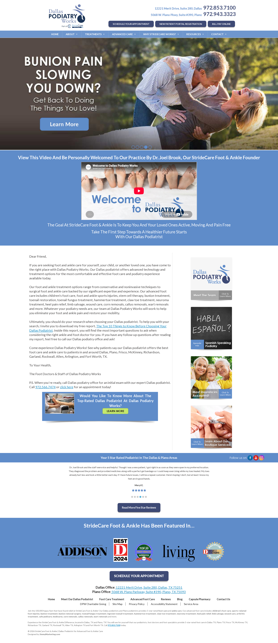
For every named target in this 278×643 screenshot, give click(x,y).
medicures (58, 616)
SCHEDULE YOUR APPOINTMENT (131, 23)
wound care (230, 613)
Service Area (191, 604)
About (70, 34)
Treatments (93, 34)
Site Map (117, 604)
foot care (163, 610)
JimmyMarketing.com (50, 634)
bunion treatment (49, 613)
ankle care (177, 610)
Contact (217, 34)
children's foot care (221, 610)
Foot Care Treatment (111, 599)
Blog (180, 599)
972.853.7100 (219, 7)
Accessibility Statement (164, 604)
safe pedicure (45, 616)
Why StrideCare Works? (159, 34)
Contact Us (223, 599)
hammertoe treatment (145, 613)
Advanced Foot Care (142, 599)
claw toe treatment (166, 613)
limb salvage (218, 613)
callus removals (85, 616)
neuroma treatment (186, 613)
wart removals (101, 616)
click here (66, 387)
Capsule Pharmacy (200, 599)
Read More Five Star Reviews (139, 507)
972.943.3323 (219, 14)
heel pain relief (204, 613)
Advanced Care (122, 34)
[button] (132, 497)
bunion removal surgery (70, 613)
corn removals (70, 616)
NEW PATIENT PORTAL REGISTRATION (181, 23)
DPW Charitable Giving (93, 604)
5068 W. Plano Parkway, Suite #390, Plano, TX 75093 (148, 592)
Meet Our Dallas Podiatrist (77, 599)
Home (55, 34)
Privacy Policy (137, 604)
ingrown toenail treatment (120, 613)
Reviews (166, 599)
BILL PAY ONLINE (221, 23)
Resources (193, 34)
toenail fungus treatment (94, 613)
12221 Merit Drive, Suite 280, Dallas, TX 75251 (148, 587)
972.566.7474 (45, 387)
